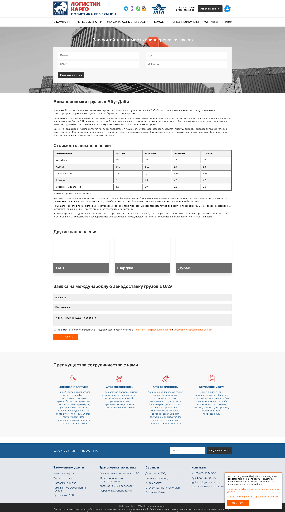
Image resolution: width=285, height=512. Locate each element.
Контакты (211, 21)
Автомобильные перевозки (116, 486)
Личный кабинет (156, 492)
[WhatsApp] (132, 8)
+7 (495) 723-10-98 (185, 7)
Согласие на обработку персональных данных (252, 496)
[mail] (144, 8)
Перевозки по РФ (89, 21)
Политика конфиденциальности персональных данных (253, 490)
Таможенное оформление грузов (69, 489)
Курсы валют (153, 483)
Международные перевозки (127, 21)
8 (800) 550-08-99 (185, 10)
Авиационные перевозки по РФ (119, 473)
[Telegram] (126, 8)
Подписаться (219, 450)
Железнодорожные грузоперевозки (111, 480)
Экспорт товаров (63, 478)
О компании (62, 21)
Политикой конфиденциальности (152, 329)
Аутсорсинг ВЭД (63, 495)
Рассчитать (71, 75)
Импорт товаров (63, 473)
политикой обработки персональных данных (160, 509)
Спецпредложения (187, 21)
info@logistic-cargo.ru (208, 482)
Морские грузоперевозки (115, 490)
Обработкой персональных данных (193, 329)
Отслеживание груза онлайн (163, 487)
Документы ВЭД (155, 473)
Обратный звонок (210, 8)
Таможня (160, 21)
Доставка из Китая (64, 483)
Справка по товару (157, 478)
